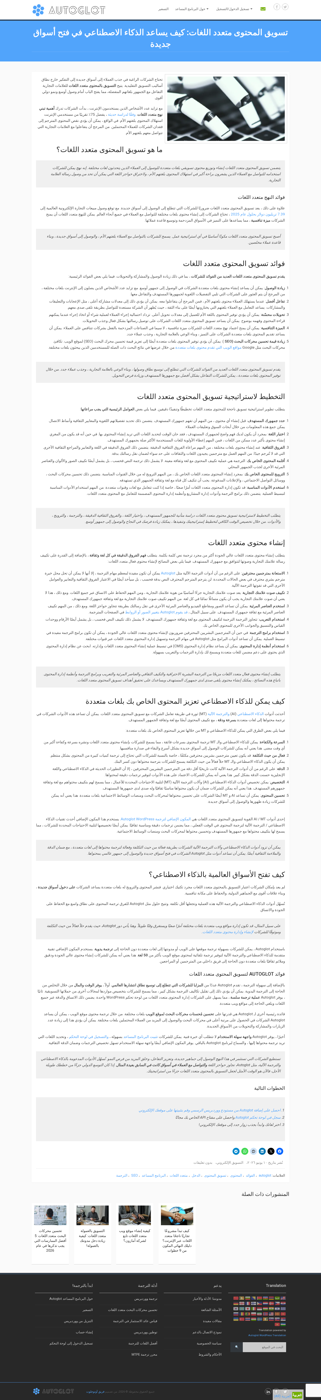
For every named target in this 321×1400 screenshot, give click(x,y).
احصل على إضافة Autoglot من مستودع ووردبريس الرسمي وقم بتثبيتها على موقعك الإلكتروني (210, 1110)
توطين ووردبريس (145, 1332)
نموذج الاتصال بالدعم (207, 1332)
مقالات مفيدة (212, 1321)
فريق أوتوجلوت (95, 1391)
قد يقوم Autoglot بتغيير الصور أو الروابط (156, 612)
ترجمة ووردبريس (145, 1299)
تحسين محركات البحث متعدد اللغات (132, 1310)
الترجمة (121, 1175)
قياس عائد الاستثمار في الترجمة (135, 1321)
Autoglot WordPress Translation (267, 1335)
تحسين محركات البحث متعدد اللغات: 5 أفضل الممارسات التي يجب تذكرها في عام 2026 (50, 1241)
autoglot (265, 1175)
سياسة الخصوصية (209, 1343)
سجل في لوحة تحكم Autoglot (258, 1117)
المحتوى (236, 1175)
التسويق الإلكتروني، (229, 1162)
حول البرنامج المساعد (190, 9)
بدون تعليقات (202, 1162)
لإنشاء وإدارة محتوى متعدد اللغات (227, 932)
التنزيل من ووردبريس (78, 1321)
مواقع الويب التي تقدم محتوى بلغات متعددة (208, 347)
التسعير (163, 9)
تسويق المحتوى (215, 1175)
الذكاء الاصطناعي (250, 714)
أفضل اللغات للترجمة (142, 1343)
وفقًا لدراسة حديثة (122, 114)
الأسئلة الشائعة (211, 1310)
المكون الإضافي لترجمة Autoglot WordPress (156, 819)
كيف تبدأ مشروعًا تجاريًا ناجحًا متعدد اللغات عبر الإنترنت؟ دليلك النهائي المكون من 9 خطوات (177, 1241)
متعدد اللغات (179, 1175)
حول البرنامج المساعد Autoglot (71, 1299)
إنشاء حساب (84, 1332)
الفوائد (250, 1175)
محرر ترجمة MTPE (144, 1354)
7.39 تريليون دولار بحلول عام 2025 (258, 214)
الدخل (196, 1175)
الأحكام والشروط (210, 1354)
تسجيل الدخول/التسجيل (232, 9)
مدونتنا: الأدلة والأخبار (207, 1299)
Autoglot (168, 573)
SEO (134, 1175)
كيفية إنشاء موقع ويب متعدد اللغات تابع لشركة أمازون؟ (134, 1236)
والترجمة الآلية (219, 714)
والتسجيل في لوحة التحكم (89, 1036)
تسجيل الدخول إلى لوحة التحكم (71, 1343)
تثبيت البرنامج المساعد (140, 1036)
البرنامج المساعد (154, 1175)
